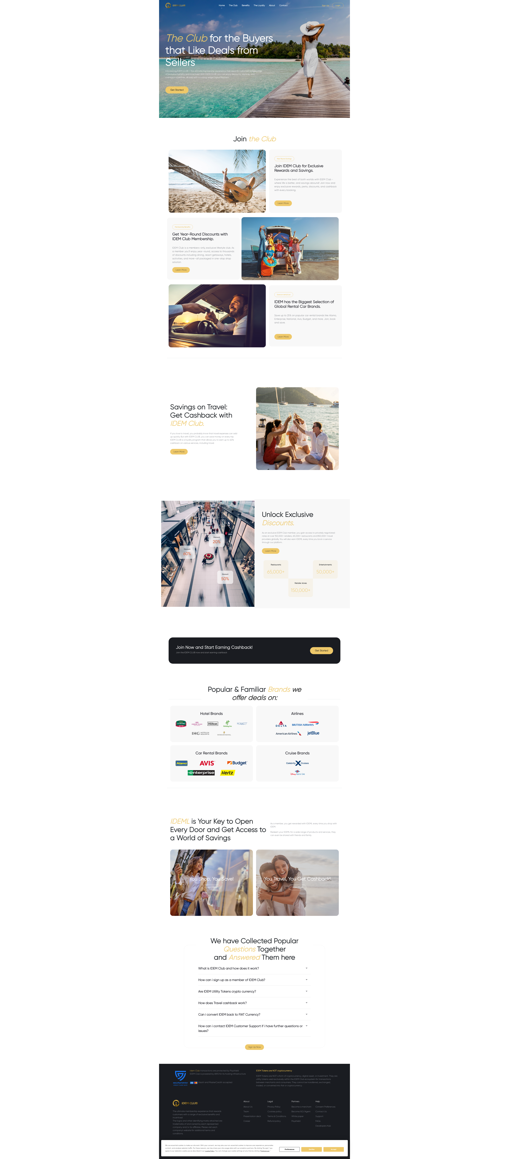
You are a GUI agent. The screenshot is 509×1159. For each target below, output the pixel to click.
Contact (283, 5)
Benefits (245, 5)
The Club (233, 5)
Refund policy (274, 1121)
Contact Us (321, 1111)
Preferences (289, 1149)
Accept (333, 1149)
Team (246, 1111)
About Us (247, 1106)
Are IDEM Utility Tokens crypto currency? (227, 991)
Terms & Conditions (276, 1116)
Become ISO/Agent (300, 1111)
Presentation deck (252, 1116)
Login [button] (337, 5)
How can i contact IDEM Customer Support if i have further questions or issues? (250, 1028)
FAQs (318, 1121)
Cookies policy (274, 1111)
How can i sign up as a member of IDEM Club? (231, 980)
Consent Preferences (325, 1106)
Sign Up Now (254, 1047)
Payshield (295, 1121)
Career (246, 1121)
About (272, 5)
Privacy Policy (273, 1106)
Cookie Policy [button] (209, 1151)
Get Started (177, 90)
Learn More (283, 203)
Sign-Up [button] (325, 5)
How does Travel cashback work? (222, 1003)
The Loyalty (259, 5)
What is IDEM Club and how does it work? (228, 968)
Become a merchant (301, 1106)
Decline (311, 1149)
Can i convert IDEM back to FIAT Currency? (229, 1014)
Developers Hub (323, 1126)
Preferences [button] (264, 1151)
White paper (297, 1116)
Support (319, 1116)
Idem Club (195, 1070)
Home (222, 5)
